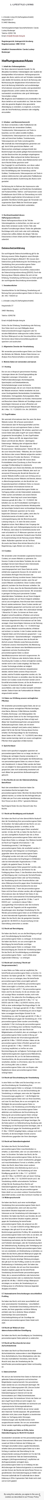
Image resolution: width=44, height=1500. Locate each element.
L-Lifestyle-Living (22, 4)
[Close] (40, 1495)
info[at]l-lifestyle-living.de (15, 36)
